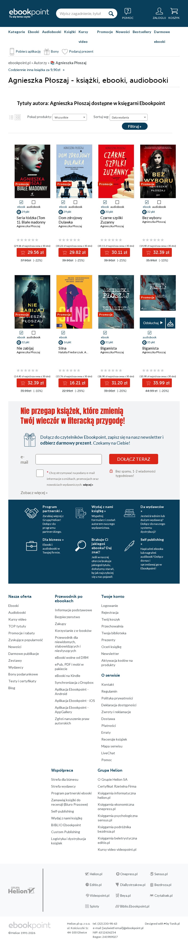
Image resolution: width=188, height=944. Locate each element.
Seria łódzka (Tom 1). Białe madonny (31, 219)
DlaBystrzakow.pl (132, 885)
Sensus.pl (161, 874)
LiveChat (108, 753)
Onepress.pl (129, 874)
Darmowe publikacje (23, 653)
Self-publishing (62, 811)
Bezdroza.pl (162, 885)
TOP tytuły (17, 626)
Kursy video (83, 37)
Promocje (105, 32)
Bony (55, 51)
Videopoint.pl (99, 895)
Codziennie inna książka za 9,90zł (34, 70)
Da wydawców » (152, 509)
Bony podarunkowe (23, 674)
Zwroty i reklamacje (116, 712)
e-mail (24, 459)
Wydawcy (15, 667)
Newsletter (110, 653)
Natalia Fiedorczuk (71, 352)
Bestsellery (142, 32)
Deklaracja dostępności (118, 705)
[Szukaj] (111, 13)
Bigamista (108, 348)
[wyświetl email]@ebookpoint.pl (122, 928)
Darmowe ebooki (162, 37)
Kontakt (107, 684)
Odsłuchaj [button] (151, 323)
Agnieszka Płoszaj (28, 226)
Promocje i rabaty (21, 633)
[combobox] (69, 117)
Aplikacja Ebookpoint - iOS (75, 700)
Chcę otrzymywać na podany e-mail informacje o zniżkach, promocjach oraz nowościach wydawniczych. (73, 478)
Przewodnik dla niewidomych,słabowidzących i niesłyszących (68, 644)
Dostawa (108, 719)
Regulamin (109, 691)
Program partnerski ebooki (71, 793)
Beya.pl (125, 895)
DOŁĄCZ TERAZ (133, 459)
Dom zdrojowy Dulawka (70, 219)
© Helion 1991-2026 (21, 933)
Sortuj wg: (101, 117)
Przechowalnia (112, 626)
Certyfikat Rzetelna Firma (117, 786)
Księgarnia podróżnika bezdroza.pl (114, 829)
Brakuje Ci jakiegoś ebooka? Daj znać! (102, 545)
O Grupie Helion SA (113, 779)
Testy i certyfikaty (22, 681)
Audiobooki (51, 32)
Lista (11, 117)
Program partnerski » (52, 509)
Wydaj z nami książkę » (102, 509)
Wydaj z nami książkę (66, 818)
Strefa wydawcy (63, 786)
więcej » (88, 484)
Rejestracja (109, 612)
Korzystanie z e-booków (73, 630)
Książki (70, 32)
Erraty (106, 732)
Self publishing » (152, 541)
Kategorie (16, 32)
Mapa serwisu (111, 746)
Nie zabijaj (25, 348)
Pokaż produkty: (39, 117)
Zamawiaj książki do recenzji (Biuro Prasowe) (69, 802)
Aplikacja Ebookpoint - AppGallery (72, 709)
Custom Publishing (65, 832)
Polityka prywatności (117, 698)
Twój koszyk (110, 619)
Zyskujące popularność (25, 640)
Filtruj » (134, 126)
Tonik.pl (175, 923)
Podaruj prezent (81, 51)
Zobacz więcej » (34, 492)
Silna (62, 348)
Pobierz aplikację (28, 51)
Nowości (123, 32)
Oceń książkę (111, 647)
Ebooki (33, 32)
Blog (11, 688)
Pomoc (106, 760)
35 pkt (151, 342)
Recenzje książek (114, 739)
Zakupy (60, 624)
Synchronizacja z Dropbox (74, 682)
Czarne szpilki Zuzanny (111, 219)
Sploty (94, 906)
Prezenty (108, 640)
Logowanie (109, 605)
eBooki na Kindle (67, 675)
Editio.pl (96, 885)
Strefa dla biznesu (64, 779)
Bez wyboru (151, 217)
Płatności (108, 725)
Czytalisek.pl (163, 895)
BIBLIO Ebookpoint (66, 825)
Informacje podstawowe (73, 610)
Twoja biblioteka (113, 633)
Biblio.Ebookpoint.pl (134, 906)
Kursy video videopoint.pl (117, 849)
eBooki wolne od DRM (71, 657)
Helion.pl (96, 874)
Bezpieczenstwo (67, 617)
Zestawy (15, 660)
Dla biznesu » (53, 539)
